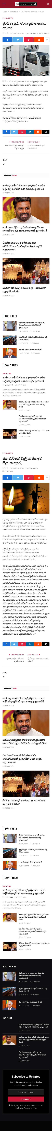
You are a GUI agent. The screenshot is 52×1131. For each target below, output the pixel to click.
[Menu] (4, 4)
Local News (8, 18)
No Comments (33, 33)
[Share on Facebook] (7, 39)
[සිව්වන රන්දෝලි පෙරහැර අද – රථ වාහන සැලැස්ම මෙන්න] (26, 271)
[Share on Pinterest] (29, 39)
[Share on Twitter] (18, 39)
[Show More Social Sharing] (47, 39)
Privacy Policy (23, 1108)
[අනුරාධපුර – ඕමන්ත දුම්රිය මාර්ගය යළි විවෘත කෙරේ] (10, 340)
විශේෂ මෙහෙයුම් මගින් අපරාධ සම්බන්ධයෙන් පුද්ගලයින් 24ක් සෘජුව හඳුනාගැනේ (22, 246)
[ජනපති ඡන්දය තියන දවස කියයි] (10, 353)
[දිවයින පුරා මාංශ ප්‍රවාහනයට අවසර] (26, 60)
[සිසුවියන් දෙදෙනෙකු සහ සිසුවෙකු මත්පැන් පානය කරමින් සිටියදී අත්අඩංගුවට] (10, 326)
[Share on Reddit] (39, 39)
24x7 (6, 33)
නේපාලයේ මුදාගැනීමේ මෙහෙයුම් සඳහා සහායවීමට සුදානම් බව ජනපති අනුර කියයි (34, 404)
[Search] (48, 4)
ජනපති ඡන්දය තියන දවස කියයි (30, 350)
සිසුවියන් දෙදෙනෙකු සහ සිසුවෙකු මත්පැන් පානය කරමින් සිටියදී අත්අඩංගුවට (32, 325)
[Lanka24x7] (26, 4)
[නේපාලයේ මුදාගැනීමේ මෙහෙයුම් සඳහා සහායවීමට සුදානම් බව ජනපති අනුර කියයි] (26, 210)
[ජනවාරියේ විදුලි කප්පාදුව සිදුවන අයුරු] (26, 498)
